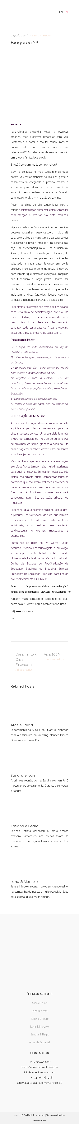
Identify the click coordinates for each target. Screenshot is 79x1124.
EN (61, 12)
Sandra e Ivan (40, 1010)
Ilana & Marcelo (39, 1026)
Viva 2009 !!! (53, 654)
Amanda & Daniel (39, 1042)
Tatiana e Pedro (39, 1018)
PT (66, 12)
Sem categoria (42, 35)
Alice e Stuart (39, 1003)
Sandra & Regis (39, 1034)
